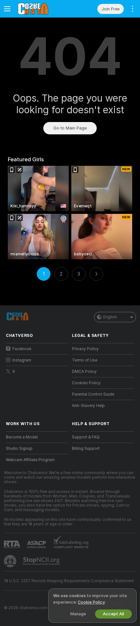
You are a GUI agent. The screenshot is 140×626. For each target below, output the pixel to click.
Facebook (22, 349)
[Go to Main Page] (42, 9)
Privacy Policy (85, 349)
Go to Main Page (70, 128)
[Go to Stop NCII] (42, 561)
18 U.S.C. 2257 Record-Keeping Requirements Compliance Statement (69, 581)
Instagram (21, 360)
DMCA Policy (84, 371)
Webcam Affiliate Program (30, 460)
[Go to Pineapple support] (11, 561)
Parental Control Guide (93, 394)
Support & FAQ (86, 437)
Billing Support (86, 448)
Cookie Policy (91, 602)
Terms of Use (84, 360)
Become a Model (22, 437)
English (110, 317)
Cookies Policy (86, 383)
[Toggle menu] (7, 9)
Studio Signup (19, 448)
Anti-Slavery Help (88, 405)
